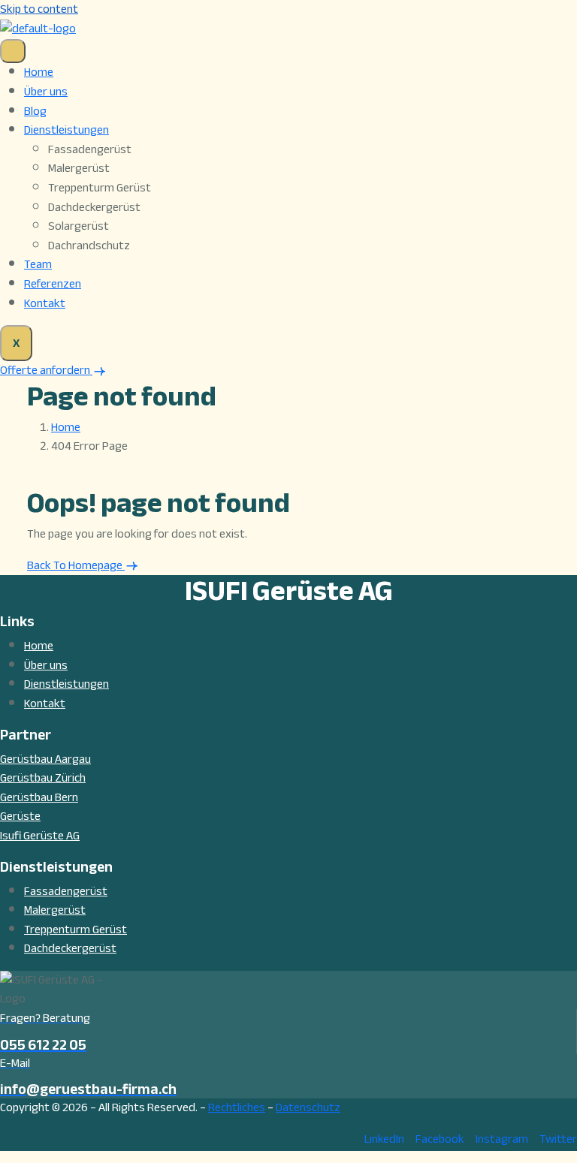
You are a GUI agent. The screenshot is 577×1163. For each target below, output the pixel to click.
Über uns (46, 91)
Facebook (439, 1139)
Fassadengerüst (89, 150)
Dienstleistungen (66, 130)
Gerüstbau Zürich (43, 778)
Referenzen (52, 284)
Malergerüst (79, 169)
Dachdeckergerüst (94, 208)
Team (38, 264)
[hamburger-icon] (13, 51)
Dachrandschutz (89, 246)
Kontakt (44, 303)
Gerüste (20, 816)
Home (38, 72)
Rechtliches (236, 1107)
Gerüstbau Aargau (45, 759)
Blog (35, 111)
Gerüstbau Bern (39, 797)
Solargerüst (78, 227)
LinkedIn (384, 1139)
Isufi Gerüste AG (40, 835)
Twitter (558, 1139)
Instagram (502, 1139)
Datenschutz (308, 1107)
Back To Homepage (76, 565)
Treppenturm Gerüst (99, 188)
